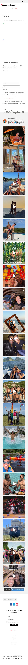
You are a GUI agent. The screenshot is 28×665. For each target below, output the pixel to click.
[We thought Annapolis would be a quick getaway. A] (14, 183)
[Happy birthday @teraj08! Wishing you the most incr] (14, 530)
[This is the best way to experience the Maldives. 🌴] (14, 484)
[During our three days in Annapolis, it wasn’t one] (14, 160)
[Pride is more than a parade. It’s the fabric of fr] (14, 553)
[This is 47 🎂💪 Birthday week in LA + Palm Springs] (14, 137)
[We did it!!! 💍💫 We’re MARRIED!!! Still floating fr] (14, 507)
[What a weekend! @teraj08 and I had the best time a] (14, 414)
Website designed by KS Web (15, 658)
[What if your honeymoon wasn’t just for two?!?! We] (14, 391)
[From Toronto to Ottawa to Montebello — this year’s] (14, 460)
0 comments (21, 20)
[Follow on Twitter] (23, 1)
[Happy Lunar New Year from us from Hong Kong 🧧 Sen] (14, 276)
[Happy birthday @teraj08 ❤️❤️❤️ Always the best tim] (14, 230)
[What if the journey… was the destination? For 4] (14, 576)
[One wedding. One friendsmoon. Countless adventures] (14, 207)
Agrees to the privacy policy (15, 622)
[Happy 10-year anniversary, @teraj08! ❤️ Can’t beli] (14, 345)
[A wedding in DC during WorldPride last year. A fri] (14, 253)
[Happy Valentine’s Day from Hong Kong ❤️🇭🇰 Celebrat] (14, 299)
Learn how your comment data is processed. (14, 103)
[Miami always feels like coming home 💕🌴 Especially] (14, 437)
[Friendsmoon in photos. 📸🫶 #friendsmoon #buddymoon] (14, 368)
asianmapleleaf (7, 20)
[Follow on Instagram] (25, 1)
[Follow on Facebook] (20, 1)
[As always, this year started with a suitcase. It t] (14, 322)
